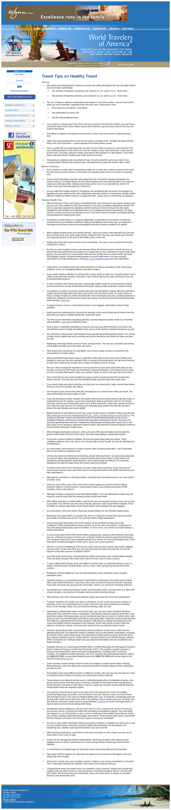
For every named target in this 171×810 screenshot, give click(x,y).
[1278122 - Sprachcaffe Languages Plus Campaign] (19, 218)
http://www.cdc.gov (64, 659)
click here (65, 300)
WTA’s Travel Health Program (96, 259)
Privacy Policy (9, 799)
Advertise (99, 28)
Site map (127, 28)
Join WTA (49, 28)
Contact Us (82, 28)
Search (114, 28)
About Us (65, 28)
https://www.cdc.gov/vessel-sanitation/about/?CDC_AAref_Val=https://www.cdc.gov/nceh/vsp (88, 415)
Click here (66, 322)
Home (37, 28)
